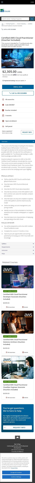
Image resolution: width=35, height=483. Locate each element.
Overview (4, 141)
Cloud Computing (21, 24)
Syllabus (4, 243)
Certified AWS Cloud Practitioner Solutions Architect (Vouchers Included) (15, 342)
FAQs (3, 253)
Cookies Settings (16, 477)
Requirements (6, 247)
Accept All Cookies (16, 472)
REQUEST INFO (27, 132)
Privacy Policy (14, 468)
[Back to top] (17, 444)
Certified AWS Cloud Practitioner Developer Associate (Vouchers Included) (15, 296)
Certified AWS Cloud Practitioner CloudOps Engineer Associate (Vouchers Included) (15, 387)
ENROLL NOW (18, 87)
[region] (16, 467)
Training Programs (10, 24)
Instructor (5, 250)
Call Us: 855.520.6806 (9, 29)
